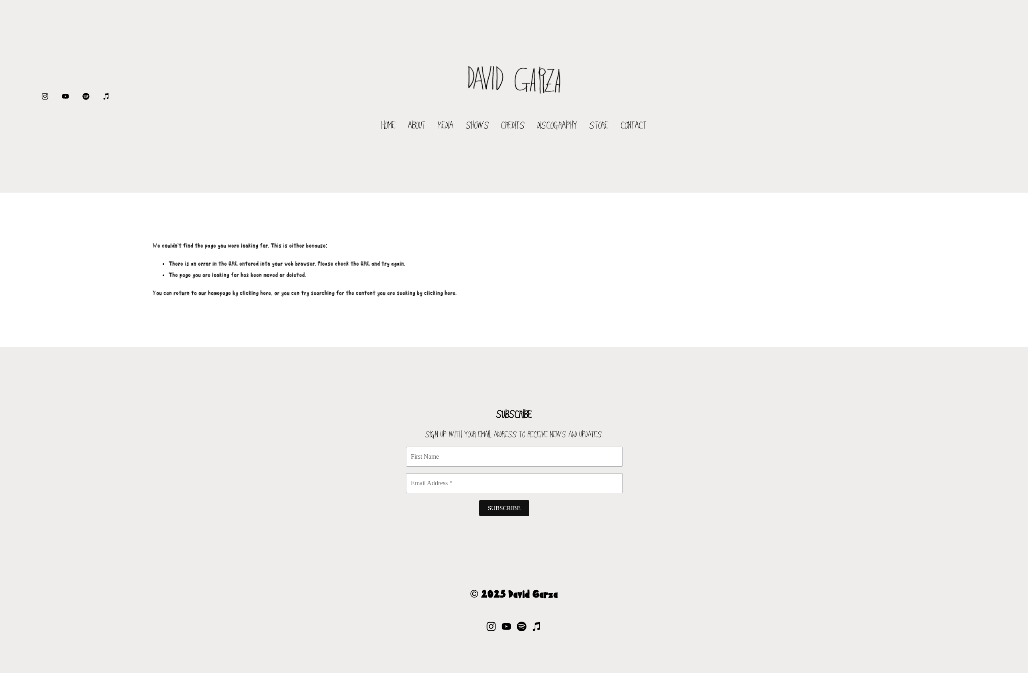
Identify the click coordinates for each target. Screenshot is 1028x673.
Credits (513, 126)
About (416, 126)
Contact (634, 126)
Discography (557, 126)
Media (445, 126)
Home (388, 126)
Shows (477, 126)
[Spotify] (86, 96)
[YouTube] (65, 96)
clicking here (255, 293)
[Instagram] (45, 96)
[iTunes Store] (106, 96)
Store (598, 126)
